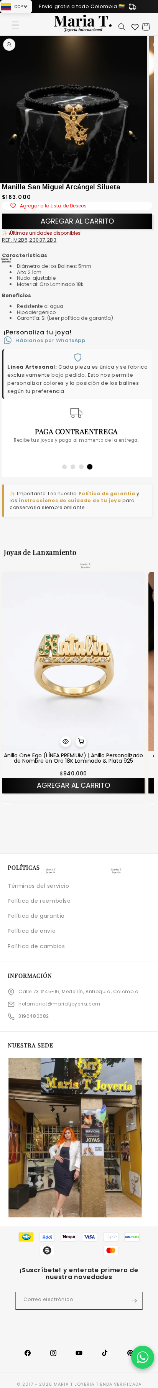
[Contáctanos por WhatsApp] (142, 1357)
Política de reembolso (39, 901)
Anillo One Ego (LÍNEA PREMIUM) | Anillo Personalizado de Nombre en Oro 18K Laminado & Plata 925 (73, 758)
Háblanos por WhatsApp (50, 340)
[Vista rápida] (65, 741)
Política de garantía (107, 493)
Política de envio (32, 931)
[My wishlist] (135, 26)
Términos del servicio (38, 886)
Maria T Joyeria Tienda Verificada (98, 1384)
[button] (15, 25)
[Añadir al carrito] (81, 741)
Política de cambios (36, 946)
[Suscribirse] (133, 1301)
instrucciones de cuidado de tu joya (70, 500)
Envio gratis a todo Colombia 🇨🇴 (82, 6)
